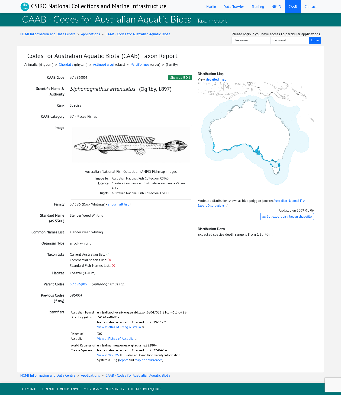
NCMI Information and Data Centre (47, 34)
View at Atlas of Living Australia (119, 327)
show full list (118, 204)
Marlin (211, 6)
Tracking (257, 6)
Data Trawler (233, 6)
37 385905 (78, 284)
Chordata (66, 64)
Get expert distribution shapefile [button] (289, 216)
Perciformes (140, 64)
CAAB (293, 6)
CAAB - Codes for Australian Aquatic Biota (138, 34)
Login (315, 40)
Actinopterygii (103, 64)
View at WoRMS (108, 355)
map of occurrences (148, 360)
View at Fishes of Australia (115, 338)
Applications (90, 34)
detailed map (216, 79)
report (123, 360)
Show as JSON (180, 77)
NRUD (276, 6)
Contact (311, 6)
